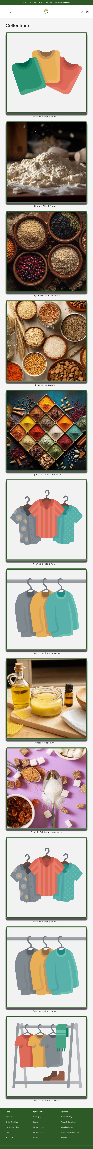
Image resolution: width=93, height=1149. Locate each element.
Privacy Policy (66, 1117)
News (35, 1137)
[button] (4, 11)
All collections (38, 1127)
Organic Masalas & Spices (45, 474)
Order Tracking (12, 1122)
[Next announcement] (88, 2)
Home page (37, 1117)
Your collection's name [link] (45, 116)
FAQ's (8, 1132)
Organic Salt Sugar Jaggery (45, 832)
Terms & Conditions (68, 1122)
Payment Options (13, 1127)
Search (36, 1122)
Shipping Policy (67, 1127)
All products (38, 1132)
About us (9, 1137)
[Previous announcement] (4, 2)
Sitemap (64, 1137)
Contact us (10, 1117)
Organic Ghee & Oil (45, 743)
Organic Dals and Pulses (45, 295)
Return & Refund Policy (70, 1132)
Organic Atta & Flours (45, 206)
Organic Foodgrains (45, 385)
